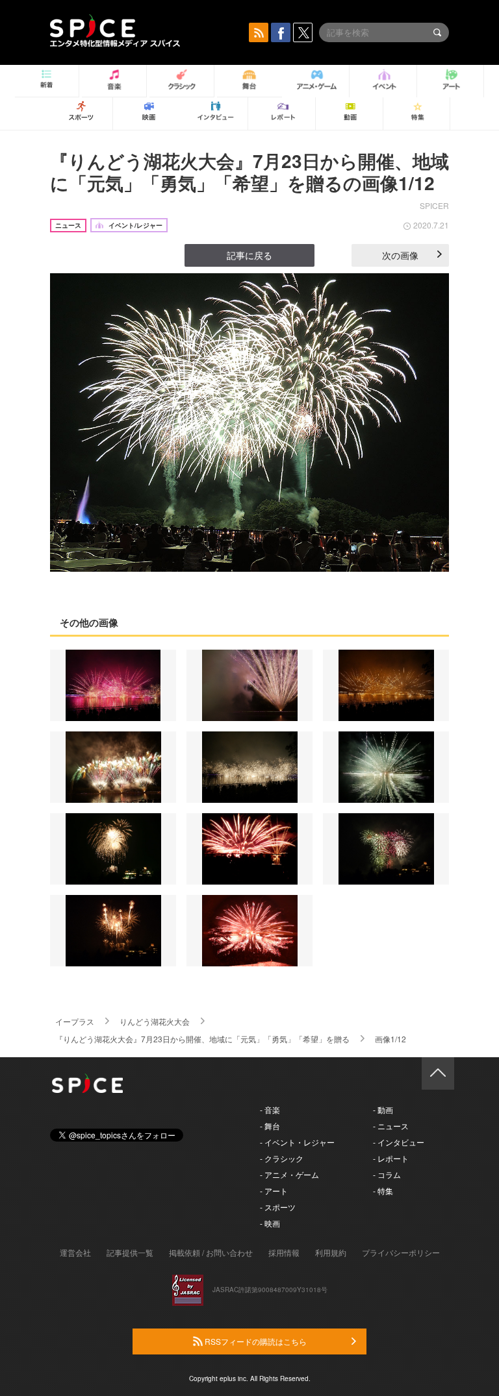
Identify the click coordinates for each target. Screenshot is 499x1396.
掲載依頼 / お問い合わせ (211, 1252)
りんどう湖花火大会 (155, 1021)
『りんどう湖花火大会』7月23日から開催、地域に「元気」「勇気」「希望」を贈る (202, 1038)
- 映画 (270, 1223)
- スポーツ (278, 1206)
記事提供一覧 (130, 1252)
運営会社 (75, 1252)
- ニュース (391, 1125)
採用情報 (284, 1252)
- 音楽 (270, 1109)
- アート (274, 1190)
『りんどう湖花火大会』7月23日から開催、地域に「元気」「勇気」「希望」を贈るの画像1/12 (249, 171)
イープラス (74, 1021)
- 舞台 (270, 1125)
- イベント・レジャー (297, 1141)
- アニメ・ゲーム (289, 1174)
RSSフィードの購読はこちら (255, 1341)
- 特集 (383, 1190)
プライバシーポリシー (401, 1252)
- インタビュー (398, 1141)
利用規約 (330, 1252)
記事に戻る (249, 255)
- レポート (391, 1158)
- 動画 (383, 1109)
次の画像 (400, 255)
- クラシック (281, 1158)
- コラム (387, 1174)
